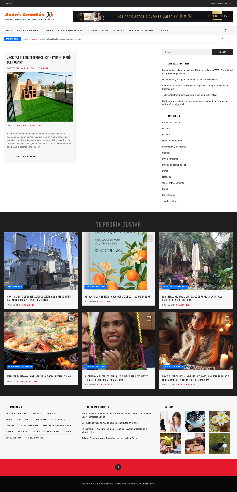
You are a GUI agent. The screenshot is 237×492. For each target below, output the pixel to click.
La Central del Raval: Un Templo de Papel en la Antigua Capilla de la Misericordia (195, 87)
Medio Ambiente (170, 159)
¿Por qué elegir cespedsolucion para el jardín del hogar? (39, 59)
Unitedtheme (148, 484)
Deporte (166, 128)
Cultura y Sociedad (28, 30)
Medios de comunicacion (174, 165)
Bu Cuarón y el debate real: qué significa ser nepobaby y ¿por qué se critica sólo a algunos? (195, 103)
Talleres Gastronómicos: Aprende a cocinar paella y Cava (189, 95)
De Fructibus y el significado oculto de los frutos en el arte (190, 79)
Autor (8, 3)
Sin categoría (168, 195)
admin (44, 68)
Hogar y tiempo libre (70, 30)
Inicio (9, 30)
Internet (92, 30)
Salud (164, 30)
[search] (226, 30)
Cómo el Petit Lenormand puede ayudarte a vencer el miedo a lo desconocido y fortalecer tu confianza (195, 378)
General (48, 30)
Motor (105, 30)
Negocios (119, 30)
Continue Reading (26, 156)
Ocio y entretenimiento (142, 30)
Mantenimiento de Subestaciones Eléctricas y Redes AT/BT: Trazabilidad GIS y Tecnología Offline (197, 72)
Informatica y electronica (174, 146)
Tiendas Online (169, 201)
